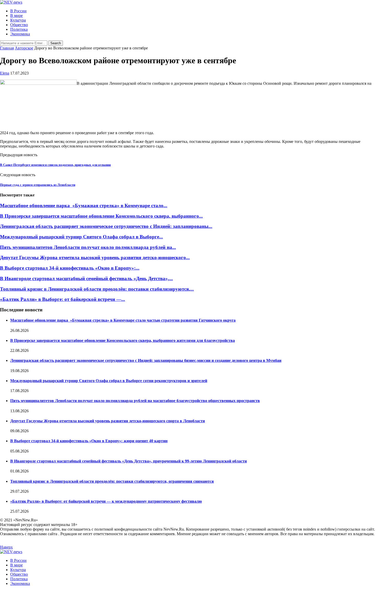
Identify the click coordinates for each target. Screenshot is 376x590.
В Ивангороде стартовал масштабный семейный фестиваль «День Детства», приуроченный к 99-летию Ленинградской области (128, 461)
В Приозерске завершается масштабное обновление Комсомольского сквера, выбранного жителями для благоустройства (122, 340)
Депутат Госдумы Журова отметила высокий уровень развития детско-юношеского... (95, 257)
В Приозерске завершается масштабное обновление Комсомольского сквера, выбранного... (101, 216)
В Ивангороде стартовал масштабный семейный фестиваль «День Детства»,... (86, 278)
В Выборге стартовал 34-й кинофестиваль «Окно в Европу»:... (69, 268)
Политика (19, 29)
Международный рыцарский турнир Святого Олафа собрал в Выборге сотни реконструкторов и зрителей (108, 380)
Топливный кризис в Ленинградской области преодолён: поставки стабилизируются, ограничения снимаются (112, 481)
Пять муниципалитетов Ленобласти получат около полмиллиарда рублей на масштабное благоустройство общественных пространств (135, 400)
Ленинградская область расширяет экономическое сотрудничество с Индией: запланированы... (106, 226)
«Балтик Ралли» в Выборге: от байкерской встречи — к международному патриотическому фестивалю (106, 501)
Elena (4, 73)
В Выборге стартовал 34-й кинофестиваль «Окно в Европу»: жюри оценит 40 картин (89, 441)
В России (18, 11)
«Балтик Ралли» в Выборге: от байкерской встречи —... (62, 299)
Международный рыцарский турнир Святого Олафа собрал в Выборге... (81, 236)
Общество (19, 25)
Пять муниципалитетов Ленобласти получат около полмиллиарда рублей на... (88, 247)
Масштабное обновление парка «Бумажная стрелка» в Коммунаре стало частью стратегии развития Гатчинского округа (123, 320)
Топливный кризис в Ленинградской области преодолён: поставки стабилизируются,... (97, 289)
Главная (7, 48)
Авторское (24, 48)
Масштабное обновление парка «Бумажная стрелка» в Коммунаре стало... (83, 205)
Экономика (20, 34)
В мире (16, 15)
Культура (18, 20)
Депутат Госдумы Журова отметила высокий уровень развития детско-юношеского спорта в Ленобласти (107, 421)
